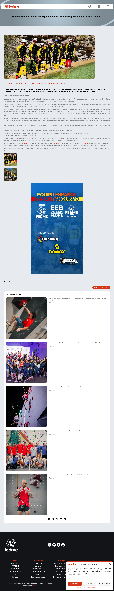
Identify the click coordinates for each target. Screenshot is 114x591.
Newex (25, 143)
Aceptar (75, 583)
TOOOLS (34, 585)
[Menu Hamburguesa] (108, 6)
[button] (110, 564)
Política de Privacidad (91, 587)
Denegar (89, 583)
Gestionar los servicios (74, 579)
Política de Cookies (80, 587)
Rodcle (86, 143)
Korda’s (58, 143)
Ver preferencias (104, 583)
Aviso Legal (101, 587)
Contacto (91, 560)
